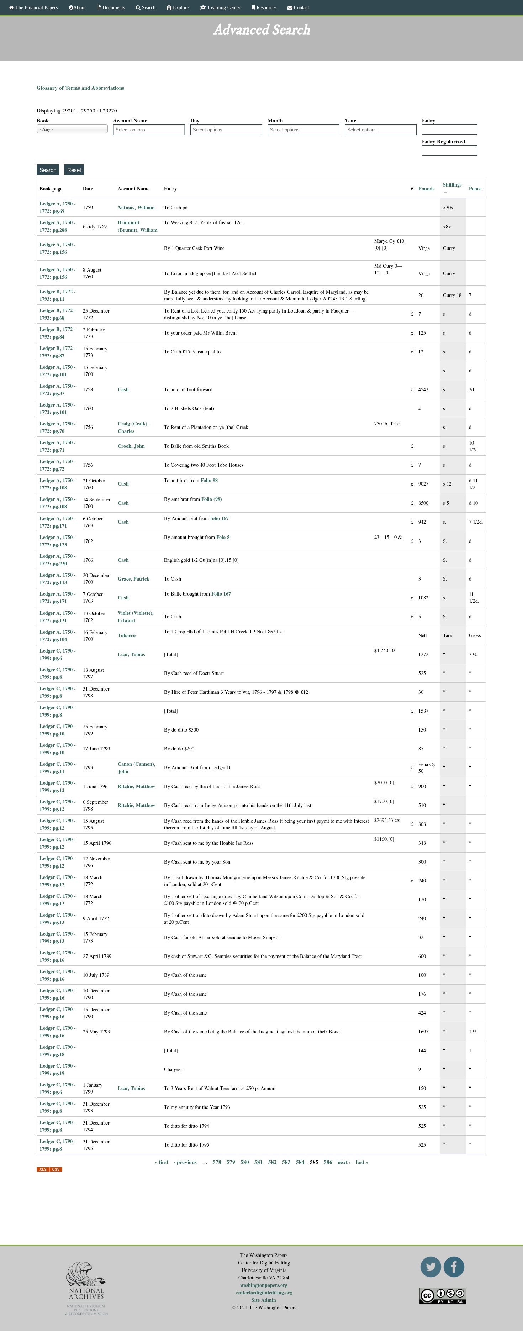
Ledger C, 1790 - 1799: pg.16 (57, 956)
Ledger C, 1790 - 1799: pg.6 (57, 654)
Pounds (426, 188)
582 (272, 1162)
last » (362, 1162)
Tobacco (127, 635)
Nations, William (136, 207)
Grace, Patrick (133, 578)
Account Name (130, 120)
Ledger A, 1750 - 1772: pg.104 (57, 635)
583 (286, 1162)
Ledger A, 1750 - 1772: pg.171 (57, 521)
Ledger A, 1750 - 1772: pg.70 (57, 427)
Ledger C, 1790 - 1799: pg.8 (57, 673)
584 (300, 1162)
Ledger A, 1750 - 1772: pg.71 (57, 446)
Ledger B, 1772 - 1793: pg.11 (57, 295)
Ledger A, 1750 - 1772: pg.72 (57, 464)
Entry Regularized (443, 141)
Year (350, 120)
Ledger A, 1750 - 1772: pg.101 (57, 370)
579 (231, 1162)
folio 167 (219, 518)
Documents (113, 7)
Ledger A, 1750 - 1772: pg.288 (57, 226)
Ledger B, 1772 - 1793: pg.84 (57, 332)
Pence (475, 188)
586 (328, 1162)
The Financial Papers (36, 7)
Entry (428, 120)
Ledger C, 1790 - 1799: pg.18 (57, 1050)
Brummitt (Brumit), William (138, 226)
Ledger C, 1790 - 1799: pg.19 (57, 1069)
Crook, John (131, 446)
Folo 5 (222, 537)
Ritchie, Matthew (136, 786)
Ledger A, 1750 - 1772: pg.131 (57, 616)
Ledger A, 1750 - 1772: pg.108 (57, 483)
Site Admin (264, 1300)
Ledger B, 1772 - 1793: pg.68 (57, 313)
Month (275, 120)
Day (195, 120)
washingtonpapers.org (263, 1285)
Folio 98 (209, 480)
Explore (180, 7)
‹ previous (185, 1162)
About (79, 7)
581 (258, 1162)
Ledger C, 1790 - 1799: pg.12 (57, 786)
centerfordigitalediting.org (264, 1292)
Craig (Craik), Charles (133, 427)
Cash (123, 389)
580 (245, 1162)
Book (43, 120)
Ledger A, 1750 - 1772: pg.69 (57, 207)
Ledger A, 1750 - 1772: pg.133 (57, 540)
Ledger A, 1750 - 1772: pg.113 (57, 578)
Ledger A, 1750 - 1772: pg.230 (57, 559)
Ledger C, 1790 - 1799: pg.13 (57, 880)
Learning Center (223, 7)
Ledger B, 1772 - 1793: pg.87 (57, 351)
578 (217, 1162)
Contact (300, 7)
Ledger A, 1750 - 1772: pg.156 (57, 248)
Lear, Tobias (131, 654)
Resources (265, 7)
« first (161, 1162)
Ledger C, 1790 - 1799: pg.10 (57, 729)
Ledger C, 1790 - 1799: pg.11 (57, 767)
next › (344, 1162)
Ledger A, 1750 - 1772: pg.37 (57, 389)
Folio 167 (221, 593)
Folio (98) (211, 499)
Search (148, 7)
